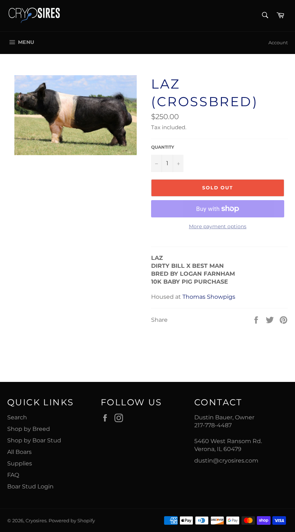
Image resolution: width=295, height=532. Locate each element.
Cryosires (36, 520)
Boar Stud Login (30, 486)
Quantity (162, 147)
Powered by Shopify (72, 520)
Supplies (19, 463)
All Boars (19, 451)
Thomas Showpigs (208, 296)
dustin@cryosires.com (226, 460)
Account (278, 42)
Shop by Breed (28, 428)
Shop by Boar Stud (34, 440)
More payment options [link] (217, 226)
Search (17, 417)
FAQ (13, 475)
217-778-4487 (213, 425)
